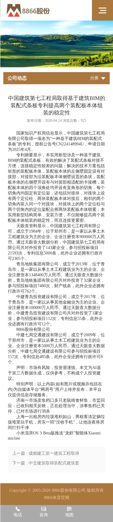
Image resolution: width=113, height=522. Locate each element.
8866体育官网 (56, 497)
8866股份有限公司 (33, 329)
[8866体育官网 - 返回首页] (44, 10)
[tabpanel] (56, 44)
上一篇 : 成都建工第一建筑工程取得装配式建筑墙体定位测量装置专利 (45, 454)
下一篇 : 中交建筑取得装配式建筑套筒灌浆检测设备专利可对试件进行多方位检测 (46, 464)
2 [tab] (63, 63)
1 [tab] (50, 63)
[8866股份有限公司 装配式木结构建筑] (56, 44)
